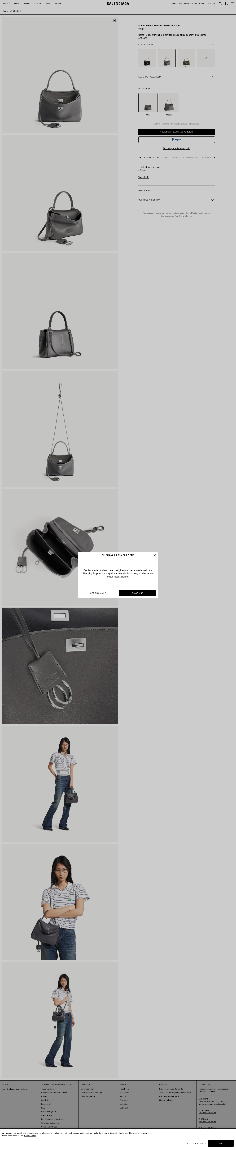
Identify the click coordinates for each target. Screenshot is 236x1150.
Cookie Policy (30, 1135)
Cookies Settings (196, 1143)
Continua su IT (98, 593)
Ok (220, 1143)
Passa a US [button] (137, 593)
